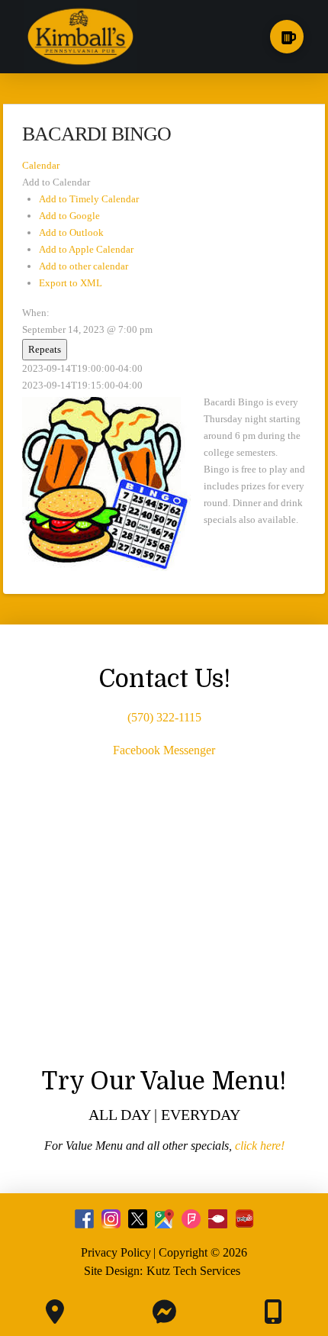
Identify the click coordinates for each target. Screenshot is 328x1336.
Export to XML (70, 283)
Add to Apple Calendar (86, 249)
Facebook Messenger (164, 750)
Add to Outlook (71, 232)
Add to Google (69, 215)
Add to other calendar (83, 266)
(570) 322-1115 (164, 717)
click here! (260, 1145)
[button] (287, 36)
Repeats (44, 349)
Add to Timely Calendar (89, 199)
